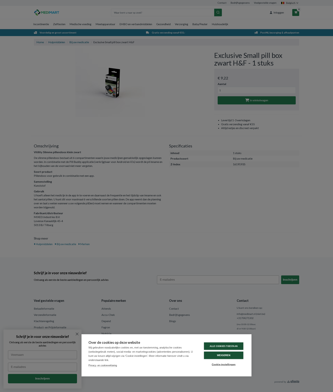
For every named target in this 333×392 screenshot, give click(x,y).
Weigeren (223, 355)
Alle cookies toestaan (224, 346)
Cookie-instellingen (224, 364)
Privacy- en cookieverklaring (102, 365)
